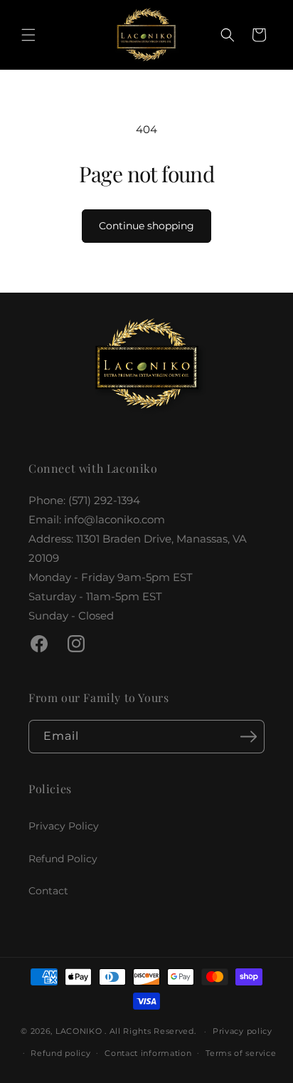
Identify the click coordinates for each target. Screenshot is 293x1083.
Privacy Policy (63, 826)
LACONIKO (80, 1031)
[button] (28, 35)
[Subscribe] (248, 736)
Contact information (148, 1053)
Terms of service (241, 1053)
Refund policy (60, 1053)
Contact (48, 890)
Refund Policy (62, 858)
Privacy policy (242, 1031)
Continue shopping (146, 225)
